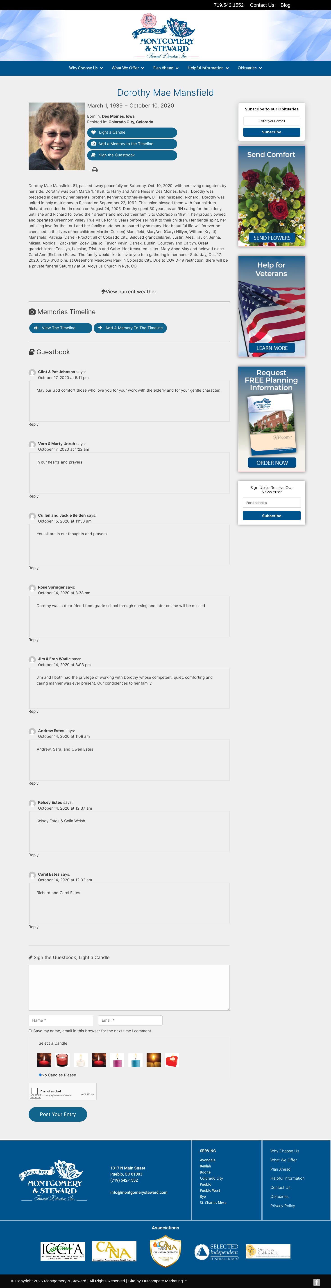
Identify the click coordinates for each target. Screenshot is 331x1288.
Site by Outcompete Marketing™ (157, 1281)
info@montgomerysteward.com (139, 1192)
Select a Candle (53, 1043)
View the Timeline (58, 328)
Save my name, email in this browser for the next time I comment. (92, 1031)
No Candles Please (59, 1075)
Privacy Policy (282, 1206)
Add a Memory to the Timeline (125, 144)
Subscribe (271, 132)
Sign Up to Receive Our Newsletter (272, 490)
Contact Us (280, 1187)
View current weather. (131, 292)
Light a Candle (111, 132)
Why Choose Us (284, 1151)
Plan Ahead (280, 1169)
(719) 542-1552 (124, 1180)
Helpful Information (287, 1178)
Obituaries (279, 1196)
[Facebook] (316, 1282)
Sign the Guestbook (116, 155)
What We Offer (283, 1160)
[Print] (95, 169)
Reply (34, 424)
